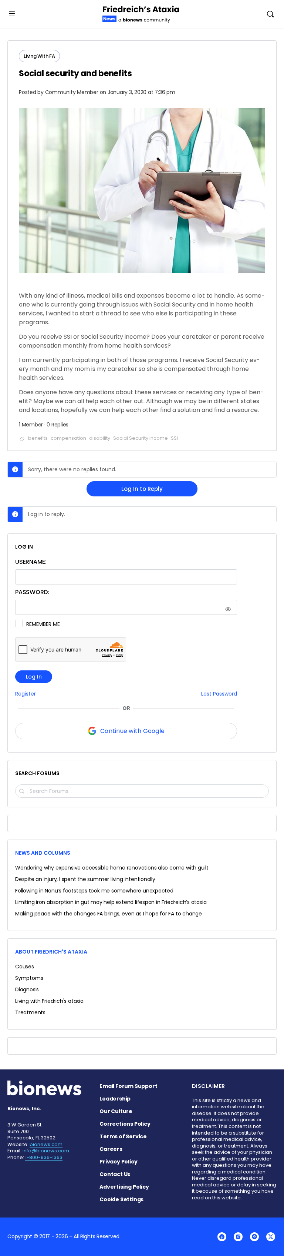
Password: (32, 592)
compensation (68, 438)
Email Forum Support (128, 1086)
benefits (38, 438)
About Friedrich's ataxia (51, 951)
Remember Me (43, 624)
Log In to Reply (142, 489)
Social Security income (140, 438)
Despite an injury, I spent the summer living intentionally (85, 879)
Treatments (30, 1012)
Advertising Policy (124, 1186)
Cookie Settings (121, 1199)
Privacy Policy (118, 1161)
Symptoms (29, 978)
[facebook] (222, 1237)
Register (25, 693)
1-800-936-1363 (43, 1157)
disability (99, 438)
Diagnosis (27, 989)
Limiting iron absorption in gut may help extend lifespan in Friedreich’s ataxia (110, 902)
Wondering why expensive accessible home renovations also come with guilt (112, 867)
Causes (24, 966)
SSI (174, 438)
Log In (34, 676)
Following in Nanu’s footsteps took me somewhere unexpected (94, 890)
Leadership (115, 1098)
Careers (110, 1149)
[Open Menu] (11, 13)
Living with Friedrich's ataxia (49, 1001)
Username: (31, 562)
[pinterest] (254, 1237)
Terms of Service (123, 1136)
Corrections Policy (124, 1124)
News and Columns (42, 853)
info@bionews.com (46, 1150)
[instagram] (238, 1237)
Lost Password (219, 693)
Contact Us (114, 1174)
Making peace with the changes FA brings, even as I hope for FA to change (108, 913)
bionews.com (46, 1144)
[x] (271, 1237)
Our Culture (115, 1111)
